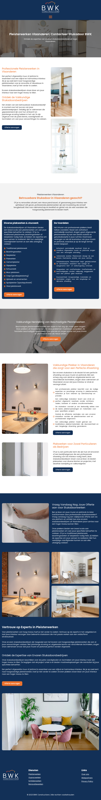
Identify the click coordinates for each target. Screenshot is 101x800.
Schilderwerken (35, 781)
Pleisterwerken (35, 774)
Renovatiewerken (36, 784)
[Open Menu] (50, 16)
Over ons (85, 774)
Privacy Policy (87, 781)
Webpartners (87, 778)
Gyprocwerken (35, 777)
